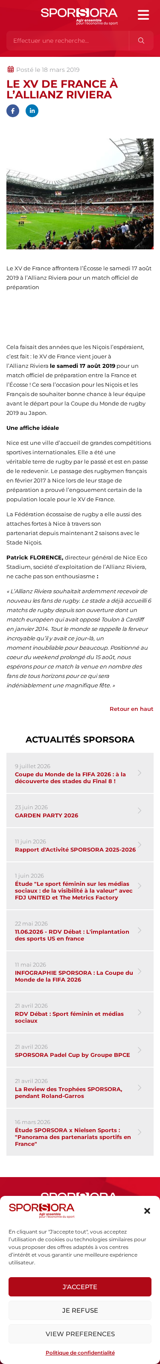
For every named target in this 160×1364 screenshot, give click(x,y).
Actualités (29, 61)
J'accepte (80, 1287)
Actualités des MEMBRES (121, 61)
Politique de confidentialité (80, 1352)
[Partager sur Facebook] (12, 110)
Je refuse (80, 1310)
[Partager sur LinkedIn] (32, 110)
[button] (147, 1211)
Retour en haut (132, 708)
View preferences (80, 1334)
